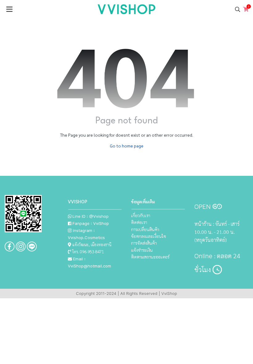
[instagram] (21, 246)
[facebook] (10, 246)
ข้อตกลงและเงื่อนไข (148, 236)
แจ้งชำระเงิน (142, 250)
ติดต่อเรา (139, 222)
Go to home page (126, 145)
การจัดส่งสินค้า (144, 243)
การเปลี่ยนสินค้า (145, 229)
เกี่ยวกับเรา (140, 215)
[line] (32, 246)
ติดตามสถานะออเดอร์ (150, 256)
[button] (237, 9)
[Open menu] (9, 9)
